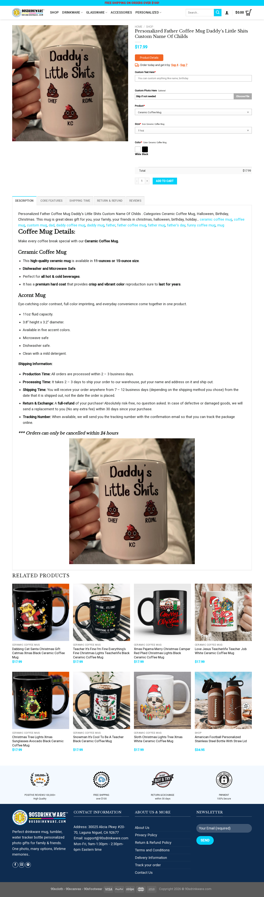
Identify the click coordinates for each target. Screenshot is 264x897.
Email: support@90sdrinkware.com (101, 838)
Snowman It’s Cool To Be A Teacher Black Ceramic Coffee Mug (98, 739)
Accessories (121, 12)
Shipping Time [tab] (79, 200)
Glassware (95, 12)
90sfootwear (93, 889)
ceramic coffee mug (216, 219)
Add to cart (165, 180)
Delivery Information (151, 858)
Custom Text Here (145, 72)
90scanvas (73, 889)
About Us (142, 828)
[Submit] (217, 12)
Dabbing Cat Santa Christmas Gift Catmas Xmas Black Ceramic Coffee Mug (38, 653)
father (110, 225)
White (138, 154)
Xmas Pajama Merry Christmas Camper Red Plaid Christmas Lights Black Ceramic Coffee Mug (162, 653)
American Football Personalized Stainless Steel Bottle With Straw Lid (221, 739)
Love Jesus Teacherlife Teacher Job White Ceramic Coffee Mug (221, 651)
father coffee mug (131, 225)
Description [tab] (24, 200)
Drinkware (71, 12)
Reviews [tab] (135, 200)
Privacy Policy (146, 835)
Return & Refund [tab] (109, 200)
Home (138, 26)
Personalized (147, 12)
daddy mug (95, 225)
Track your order (148, 865)
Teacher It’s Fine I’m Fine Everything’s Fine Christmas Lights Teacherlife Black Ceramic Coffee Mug (101, 653)
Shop (54, 12)
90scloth (57, 889)
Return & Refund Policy (153, 842)
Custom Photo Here (146, 90)
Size (138, 124)
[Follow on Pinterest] (28, 865)
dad (52, 225)
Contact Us (144, 872)
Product (140, 105)
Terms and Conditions (152, 850)
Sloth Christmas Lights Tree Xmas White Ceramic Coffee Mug (158, 739)
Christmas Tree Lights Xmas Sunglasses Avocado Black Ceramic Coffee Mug (38, 741)
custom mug (37, 225)
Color (138, 142)
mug (220, 225)
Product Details (149, 57)
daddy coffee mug (70, 225)
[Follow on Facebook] (15, 865)
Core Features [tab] (51, 200)
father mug (156, 225)
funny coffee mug (201, 225)
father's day (176, 225)
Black (145, 154)
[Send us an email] (22, 865)
